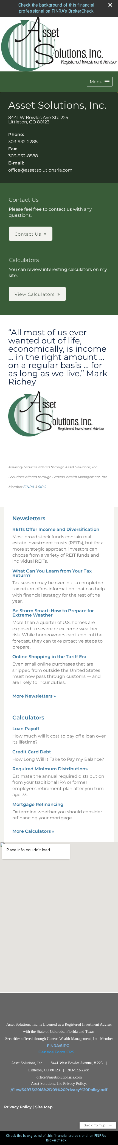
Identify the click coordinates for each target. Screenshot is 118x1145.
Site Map (44, 1106)
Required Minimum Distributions (50, 768)
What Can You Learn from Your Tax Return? (52, 573)
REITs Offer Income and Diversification (55, 529)
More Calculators (33, 831)
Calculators (28, 717)
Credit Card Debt (31, 751)
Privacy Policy (18, 1106)
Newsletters (28, 518)
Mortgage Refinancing (37, 804)
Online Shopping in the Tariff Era (49, 656)
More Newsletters (34, 696)
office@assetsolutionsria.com (40, 170)
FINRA (28, 487)
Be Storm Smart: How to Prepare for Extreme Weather (53, 613)
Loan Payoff (25, 728)
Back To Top (95, 1125)
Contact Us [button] (28, 234)
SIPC (42, 487)
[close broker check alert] (110, 5)
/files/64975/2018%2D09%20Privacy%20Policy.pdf (59, 1089)
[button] (100, 81)
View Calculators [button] (35, 294)
